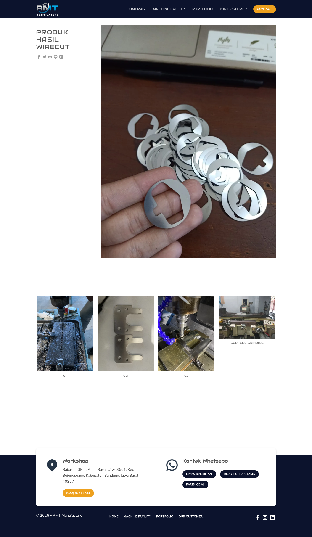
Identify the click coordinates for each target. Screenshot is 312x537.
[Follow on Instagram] (265, 518)
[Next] (275, 366)
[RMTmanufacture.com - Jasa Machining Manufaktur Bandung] (59, 9)
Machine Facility (169, 9)
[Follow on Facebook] (257, 518)
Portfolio (202, 9)
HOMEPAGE (137, 9)
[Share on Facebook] (39, 57)
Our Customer (233, 9)
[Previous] (37, 366)
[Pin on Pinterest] (55, 57)
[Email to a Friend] (50, 57)
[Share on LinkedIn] (61, 57)
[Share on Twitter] (44, 57)
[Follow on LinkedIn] (272, 518)
